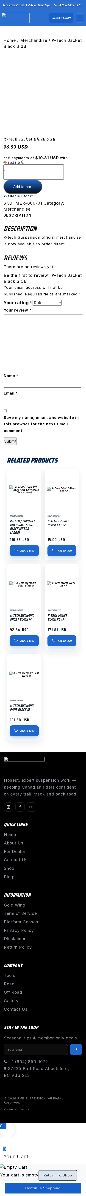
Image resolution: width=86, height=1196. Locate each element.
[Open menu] (79, 18)
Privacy (10, 1109)
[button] (43, 160)
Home (9, 40)
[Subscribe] (76, 1049)
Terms (24, 1109)
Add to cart (23, 186)
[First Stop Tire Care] (18, 17)
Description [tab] (17, 215)
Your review (18, 310)
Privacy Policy (19, 930)
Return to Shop (58, 1175)
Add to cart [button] (27, 551)
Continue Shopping (43, 1188)
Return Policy (18, 947)
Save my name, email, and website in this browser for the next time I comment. (41, 424)
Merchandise (33, 40)
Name (11, 375)
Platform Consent (22, 921)
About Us (13, 843)
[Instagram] (8, 807)
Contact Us (16, 859)
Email (11, 393)
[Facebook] (20, 807)
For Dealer (14, 851)
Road (9, 983)
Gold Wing (14, 905)
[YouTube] (31, 807)
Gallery (11, 1000)
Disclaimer (15, 938)
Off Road (13, 992)
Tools (9, 975)
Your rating (18, 302)
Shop (9, 868)
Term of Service (20, 913)
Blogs (10, 876)
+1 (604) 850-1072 (69, 5)
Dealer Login (44, 5)
